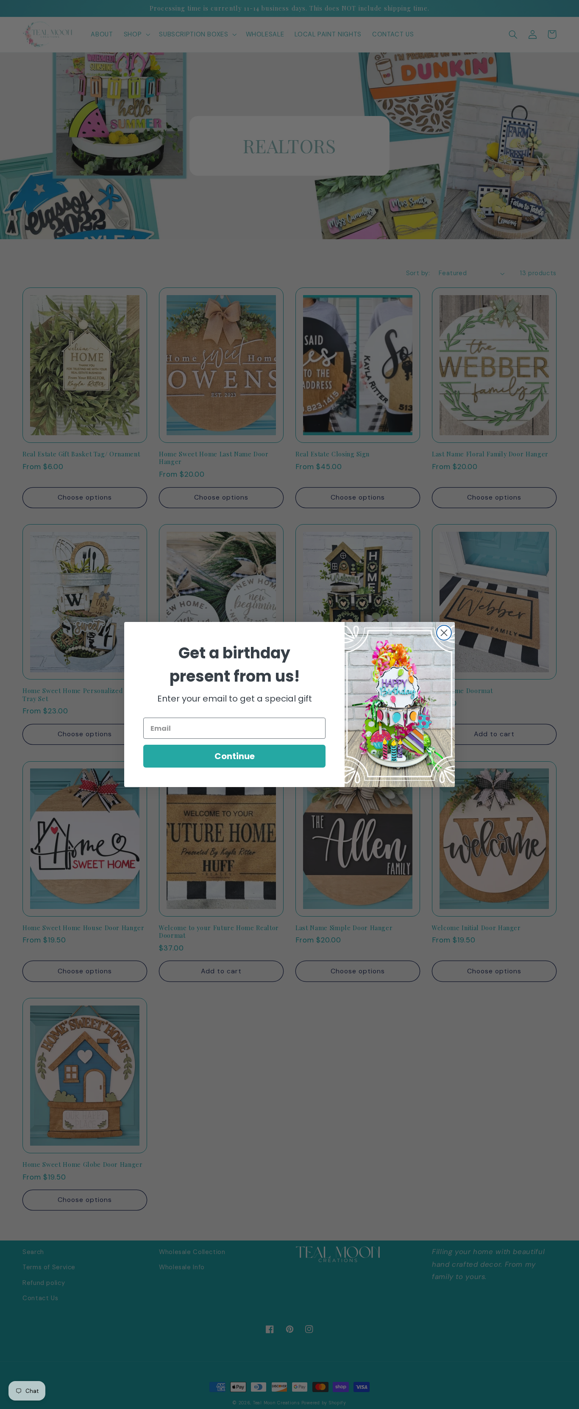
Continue (234, 756)
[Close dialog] (444, 632)
